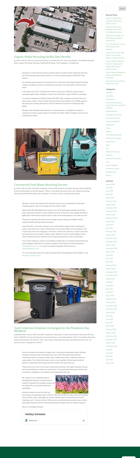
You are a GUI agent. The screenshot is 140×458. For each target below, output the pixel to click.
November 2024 (111, 241)
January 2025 (110, 235)
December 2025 (111, 208)
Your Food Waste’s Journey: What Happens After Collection (115, 46)
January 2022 (110, 333)
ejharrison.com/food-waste (31, 255)
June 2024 (109, 258)
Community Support (70, 60)
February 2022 (111, 329)
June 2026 (109, 191)
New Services (34, 340)
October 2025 (110, 215)
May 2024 (109, 262)
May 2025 (109, 228)
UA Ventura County (56, 193)
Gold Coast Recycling (21, 340)
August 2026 (110, 184)
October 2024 (110, 245)
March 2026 (110, 198)
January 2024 (110, 269)
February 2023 (111, 299)
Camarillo (35, 188)
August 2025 (110, 221)
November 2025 (111, 211)
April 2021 (109, 360)
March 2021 (110, 363)
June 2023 (109, 285)
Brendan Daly (20, 334)
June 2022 (109, 319)
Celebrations (57, 334)
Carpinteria (43, 188)
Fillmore (48, 191)
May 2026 (109, 194)
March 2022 (110, 326)
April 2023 (109, 292)
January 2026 (110, 204)
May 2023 (109, 289)
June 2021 (109, 353)
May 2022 (109, 323)
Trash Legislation (62, 63)
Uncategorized (74, 63)
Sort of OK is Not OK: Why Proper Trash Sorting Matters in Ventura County (115, 55)
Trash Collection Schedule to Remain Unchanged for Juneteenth (116, 75)
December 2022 (111, 306)
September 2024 (111, 248)
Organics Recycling (25, 63)
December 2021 (111, 336)
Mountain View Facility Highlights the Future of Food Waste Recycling (114, 29)
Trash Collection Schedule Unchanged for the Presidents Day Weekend (51, 329)
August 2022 (110, 312)
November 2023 (111, 275)
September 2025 (111, 218)
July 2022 (109, 316)
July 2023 (109, 282)
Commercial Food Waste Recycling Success (40, 184)
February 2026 (111, 201)
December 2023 (111, 272)
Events (108, 128)
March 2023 (110, 295)
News (16, 63)
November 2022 (111, 309)
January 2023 (110, 302)
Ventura (77, 193)
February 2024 (111, 265)
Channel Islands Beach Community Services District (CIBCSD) (69, 188)
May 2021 (109, 356)
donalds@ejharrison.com (30, 246)
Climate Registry (111, 111)
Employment (110, 125)
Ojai (73, 191)
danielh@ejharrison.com (30, 248)
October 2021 (110, 343)
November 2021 (111, 339)
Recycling (36, 63)
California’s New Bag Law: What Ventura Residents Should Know (115, 38)
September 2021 (111, 346)
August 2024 (110, 252)
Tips (87, 340)
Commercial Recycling (40, 60)
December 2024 (111, 238)
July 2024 (109, 255)
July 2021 (109, 349)
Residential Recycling (47, 63)
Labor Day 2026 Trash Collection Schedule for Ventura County (114, 20)
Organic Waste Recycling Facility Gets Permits (42, 56)
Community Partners (56, 60)
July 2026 (109, 188)
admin (18, 60)
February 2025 (111, 231)
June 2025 (109, 225)
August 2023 (110, 279)
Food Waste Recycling (86, 60)
